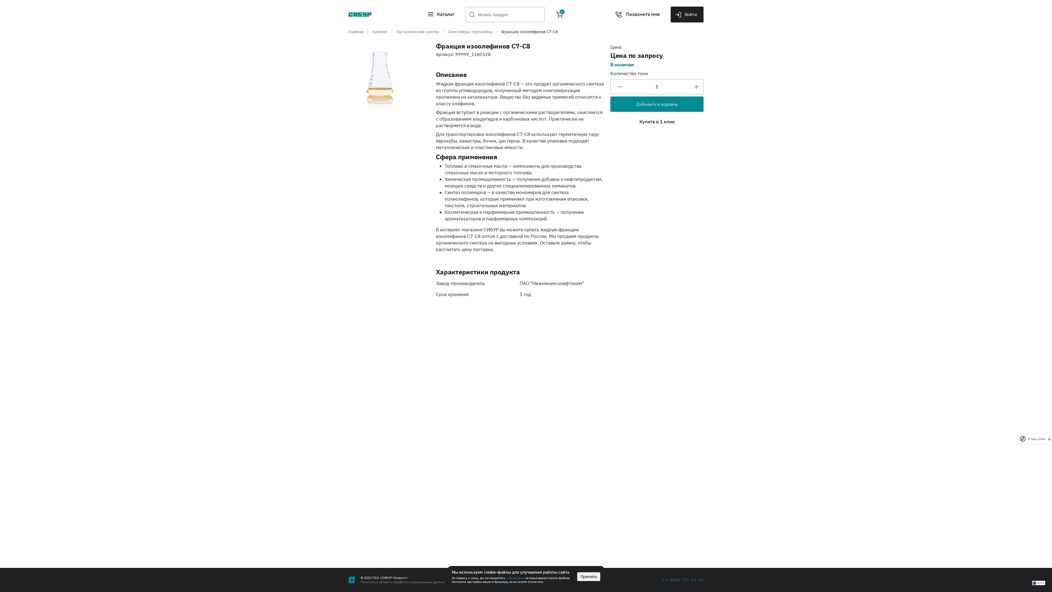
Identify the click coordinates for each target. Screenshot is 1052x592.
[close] (1049, 439)
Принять (589, 576)
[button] (441, 14)
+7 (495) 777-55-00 (683, 580)
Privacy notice (1036, 438)
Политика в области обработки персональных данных (403, 582)
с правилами (515, 578)
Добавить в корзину (657, 104)
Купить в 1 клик (657, 122)
